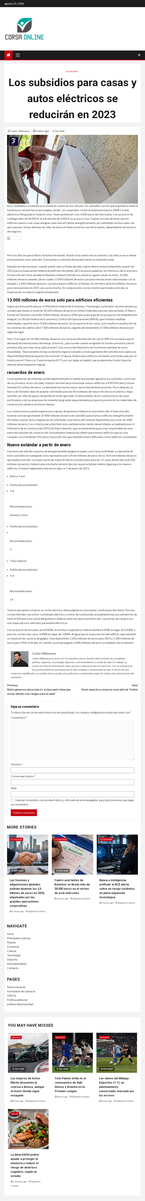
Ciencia (11, 951)
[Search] (139, 55)
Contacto (13, 968)
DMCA (11, 995)
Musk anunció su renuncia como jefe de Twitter (109, 687)
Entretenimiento (17, 963)
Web (14, 788)
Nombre (17, 764)
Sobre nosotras (16, 987)
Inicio (10, 933)
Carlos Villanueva (20, 131)
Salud (14, 1113)
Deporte (12, 959)
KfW (74, 314)
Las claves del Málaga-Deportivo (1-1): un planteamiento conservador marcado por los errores (116, 1087)
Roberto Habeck (55, 275)
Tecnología (14, 955)
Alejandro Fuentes (37, 911)
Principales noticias (19, 938)
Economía (72, 71)
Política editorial (17, 999)
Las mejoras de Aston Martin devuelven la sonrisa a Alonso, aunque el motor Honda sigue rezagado (27, 1087)
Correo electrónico (23, 776)
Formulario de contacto (21, 991)
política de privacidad (20, 1004)
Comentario (19, 717)
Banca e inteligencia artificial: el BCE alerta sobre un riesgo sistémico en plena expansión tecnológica (117, 889)
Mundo (11, 942)
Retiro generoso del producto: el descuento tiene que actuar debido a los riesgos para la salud (39, 689)
